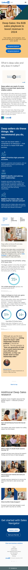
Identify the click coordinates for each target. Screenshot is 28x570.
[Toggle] (25, 548)
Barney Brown (7, 369)
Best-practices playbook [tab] (22, 219)
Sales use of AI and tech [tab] (5, 219)
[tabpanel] (14, 302)
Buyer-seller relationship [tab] (14, 219)
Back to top (14, 384)
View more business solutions (14, 543)
